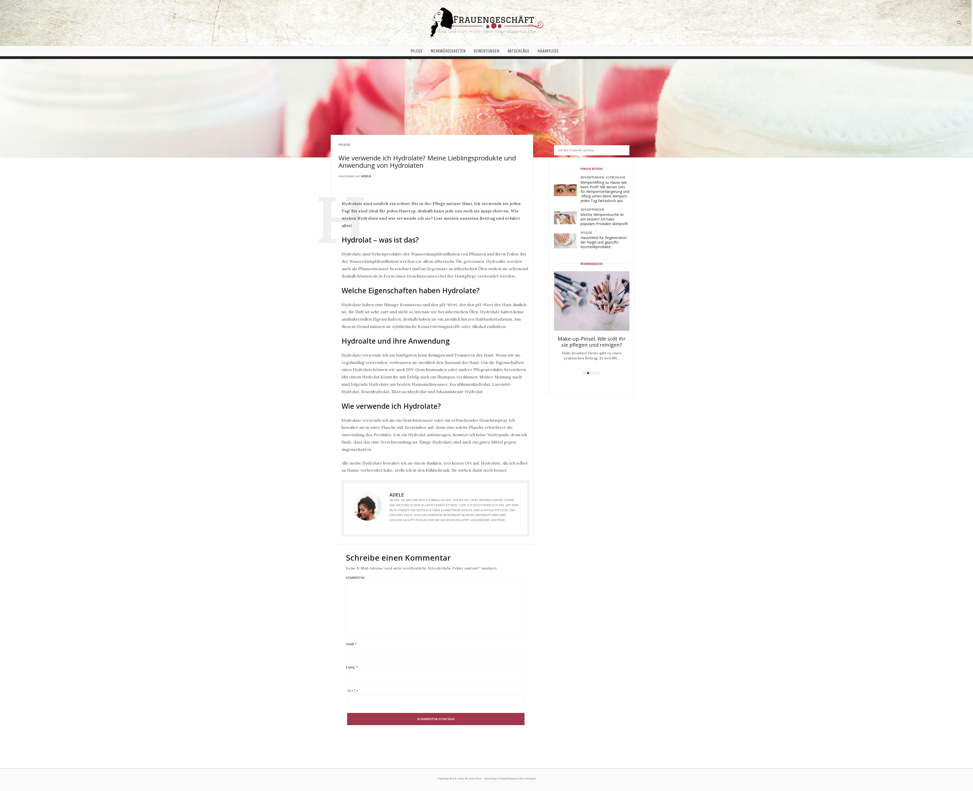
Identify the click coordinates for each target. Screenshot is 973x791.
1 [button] (584, 373)
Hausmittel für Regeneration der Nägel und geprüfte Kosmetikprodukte (604, 242)
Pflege (416, 51)
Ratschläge (518, 51)
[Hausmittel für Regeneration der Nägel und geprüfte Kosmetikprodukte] (567, 241)
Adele (366, 176)
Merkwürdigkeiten (448, 51)
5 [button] (598, 373)
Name (351, 644)
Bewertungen (486, 51)
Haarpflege (548, 51)
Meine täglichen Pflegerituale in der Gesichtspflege (591, 322)
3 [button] (591, 373)
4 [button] (595, 373)
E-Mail (352, 667)
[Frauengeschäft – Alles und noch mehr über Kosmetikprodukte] (486, 23)
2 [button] (588, 373)
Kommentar (355, 577)
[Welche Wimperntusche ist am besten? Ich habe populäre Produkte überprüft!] (567, 217)
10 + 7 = (352, 690)
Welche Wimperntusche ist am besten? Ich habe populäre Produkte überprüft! (604, 219)
